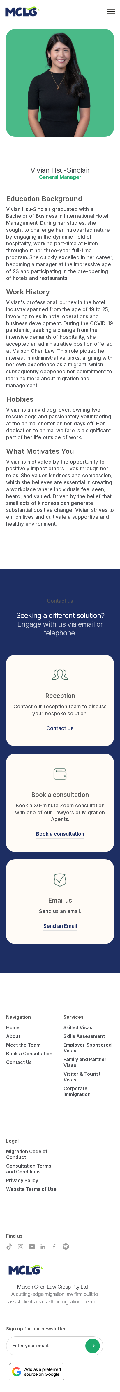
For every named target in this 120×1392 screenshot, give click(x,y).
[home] (24, 11)
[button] (111, 11)
